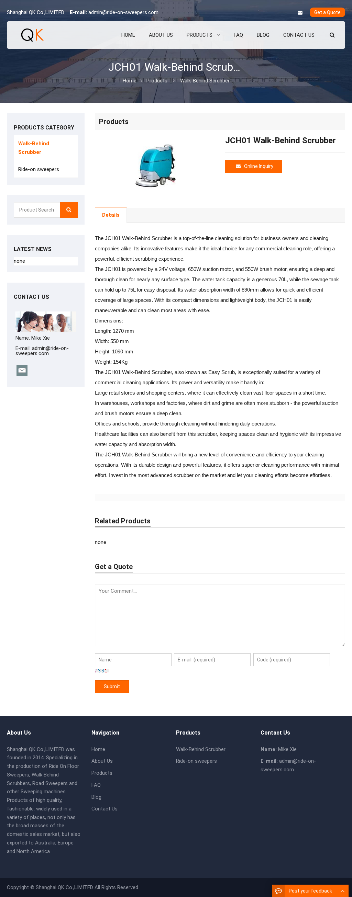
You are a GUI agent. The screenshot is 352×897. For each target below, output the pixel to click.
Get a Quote (327, 12)
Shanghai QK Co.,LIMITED (64, 887)
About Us (102, 761)
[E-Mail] (300, 12)
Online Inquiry (258, 166)
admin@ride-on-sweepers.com (123, 12)
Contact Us (104, 809)
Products (156, 81)
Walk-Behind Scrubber (205, 81)
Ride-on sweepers (38, 169)
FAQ (96, 785)
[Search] (69, 210)
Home (98, 749)
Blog (96, 797)
